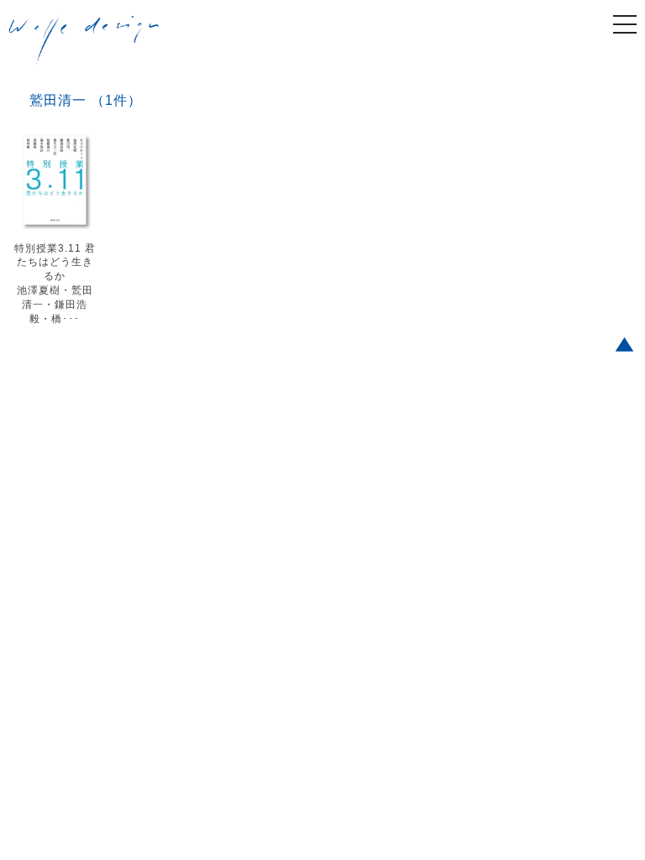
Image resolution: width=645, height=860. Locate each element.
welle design (84, 41)
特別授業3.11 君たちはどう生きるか (55, 262)
